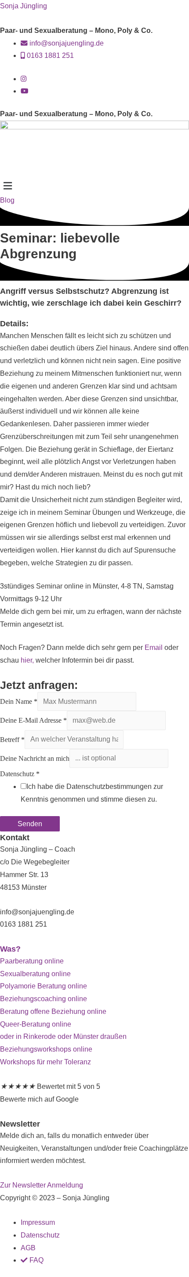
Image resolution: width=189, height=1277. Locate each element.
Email (154, 647)
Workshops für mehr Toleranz (45, 1062)
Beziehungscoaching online (43, 998)
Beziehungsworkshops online (46, 1049)
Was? (10, 948)
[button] (94, 186)
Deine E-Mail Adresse (33, 720)
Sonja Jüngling (23, 6)
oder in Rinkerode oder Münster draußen (63, 1036)
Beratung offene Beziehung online (53, 1011)
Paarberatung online (32, 961)
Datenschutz (20, 774)
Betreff (12, 739)
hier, (27, 660)
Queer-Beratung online (35, 1024)
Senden (30, 824)
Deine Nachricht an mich (34, 758)
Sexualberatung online (35, 973)
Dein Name (18, 701)
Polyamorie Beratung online (43, 986)
